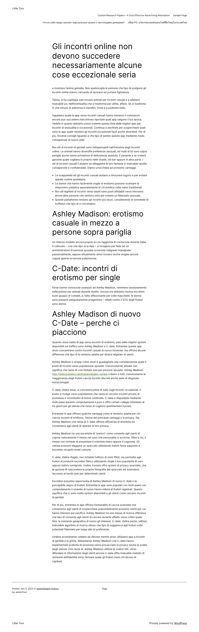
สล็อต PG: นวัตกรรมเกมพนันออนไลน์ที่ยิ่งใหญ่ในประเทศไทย (157, 22)
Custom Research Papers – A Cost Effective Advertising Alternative (134, 15)
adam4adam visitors (48, 588)
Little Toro (18, 8)
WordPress (180, 623)
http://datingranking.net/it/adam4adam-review (80, 374)
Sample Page (180, 15)
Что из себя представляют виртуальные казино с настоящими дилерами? (84, 22)
